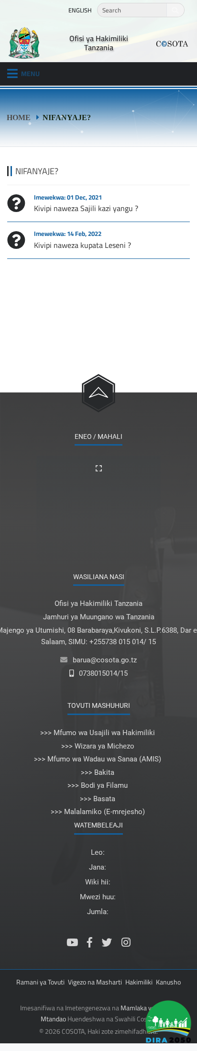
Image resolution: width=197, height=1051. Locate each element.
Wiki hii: (97, 882)
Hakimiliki (139, 982)
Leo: (98, 852)
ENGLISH (80, 10)
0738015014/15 (103, 673)
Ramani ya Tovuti (40, 982)
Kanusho (168, 982)
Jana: (97, 867)
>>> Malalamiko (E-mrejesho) (98, 811)
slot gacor (1, 1043)
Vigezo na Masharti (95, 982)
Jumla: (98, 911)
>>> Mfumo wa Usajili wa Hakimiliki (97, 732)
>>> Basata (97, 798)
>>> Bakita (97, 772)
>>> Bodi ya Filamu (97, 785)
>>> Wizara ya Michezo (97, 746)
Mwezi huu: (98, 897)
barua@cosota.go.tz (105, 660)
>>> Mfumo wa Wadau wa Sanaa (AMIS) (97, 759)
